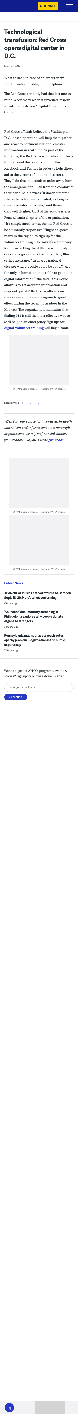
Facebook (22, 402)
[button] (9, 1407)
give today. (56, 440)
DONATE (49, 6)
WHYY (15, 6)
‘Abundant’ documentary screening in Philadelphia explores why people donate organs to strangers (33, 616)
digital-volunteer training (24, 328)
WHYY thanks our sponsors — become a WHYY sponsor (39, 388)
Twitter (30, 402)
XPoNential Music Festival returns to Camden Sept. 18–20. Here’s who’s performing (37, 595)
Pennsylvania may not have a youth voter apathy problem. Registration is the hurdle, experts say (35, 640)
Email (38, 402)
